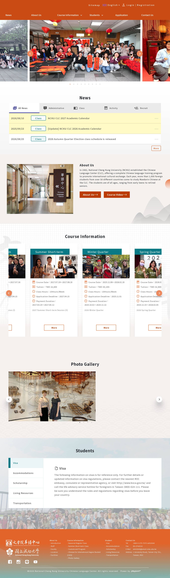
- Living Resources (112, 552)
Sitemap (94, 5)
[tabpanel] (85, 50)
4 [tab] (81, 84)
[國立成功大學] (23, 552)
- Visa (107, 543)
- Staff (52, 546)
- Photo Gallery (73, 558)
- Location (54, 552)
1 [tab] (70, 84)
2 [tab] (74, 84)
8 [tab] (96, 84)
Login (130, 4)
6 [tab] (88, 84)
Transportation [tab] (22, 503)
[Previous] (30, 54)
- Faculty (53, 549)
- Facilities (54, 555)
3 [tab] (77, 84)
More (156, 148)
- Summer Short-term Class (77, 546)
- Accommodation (112, 546)
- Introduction (55, 543)
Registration (146, 4)
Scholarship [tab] (20, 483)
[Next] (140, 54)
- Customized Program (76, 549)
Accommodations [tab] (23, 473)
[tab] (24, 108)
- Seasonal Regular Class (77, 543)
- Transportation (111, 555)
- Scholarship (110, 549)
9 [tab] (100, 84)
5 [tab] (85, 84)
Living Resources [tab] (23, 493)
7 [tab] (92, 84)
